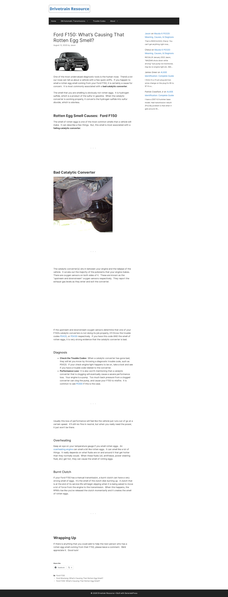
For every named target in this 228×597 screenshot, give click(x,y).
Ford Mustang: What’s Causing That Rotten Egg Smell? (79, 578)
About (112, 21)
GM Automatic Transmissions (73, 21)
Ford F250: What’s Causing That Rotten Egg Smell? (78, 581)
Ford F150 (60, 575)
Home (53, 21)
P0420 (63, 336)
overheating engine (63, 449)
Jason (148, 33)
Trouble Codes (99, 21)
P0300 (79, 384)
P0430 (74, 336)
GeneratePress (131, 593)
